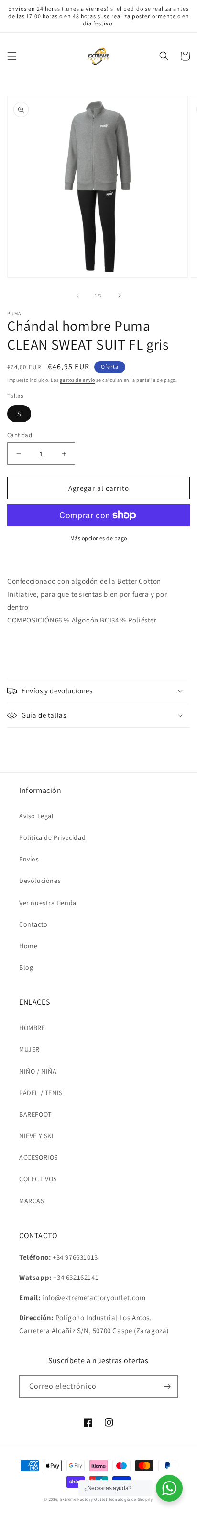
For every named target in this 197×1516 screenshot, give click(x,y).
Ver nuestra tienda (48, 902)
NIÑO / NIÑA (38, 1071)
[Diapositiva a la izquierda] (77, 295)
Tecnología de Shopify (131, 1499)
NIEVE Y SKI (36, 1135)
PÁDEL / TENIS (41, 1092)
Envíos (29, 859)
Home (28, 945)
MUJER (29, 1049)
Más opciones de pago (98, 538)
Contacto (33, 924)
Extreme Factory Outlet (83, 1499)
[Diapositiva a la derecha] (119, 295)
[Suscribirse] (166, 1386)
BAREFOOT (35, 1114)
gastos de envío (77, 380)
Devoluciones (40, 880)
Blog (26, 967)
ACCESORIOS (38, 1157)
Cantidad (19, 435)
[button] (11, 56)
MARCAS (31, 1201)
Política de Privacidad (52, 837)
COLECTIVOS (38, 1179)
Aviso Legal (36, 816)
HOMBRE (32, 1027)
